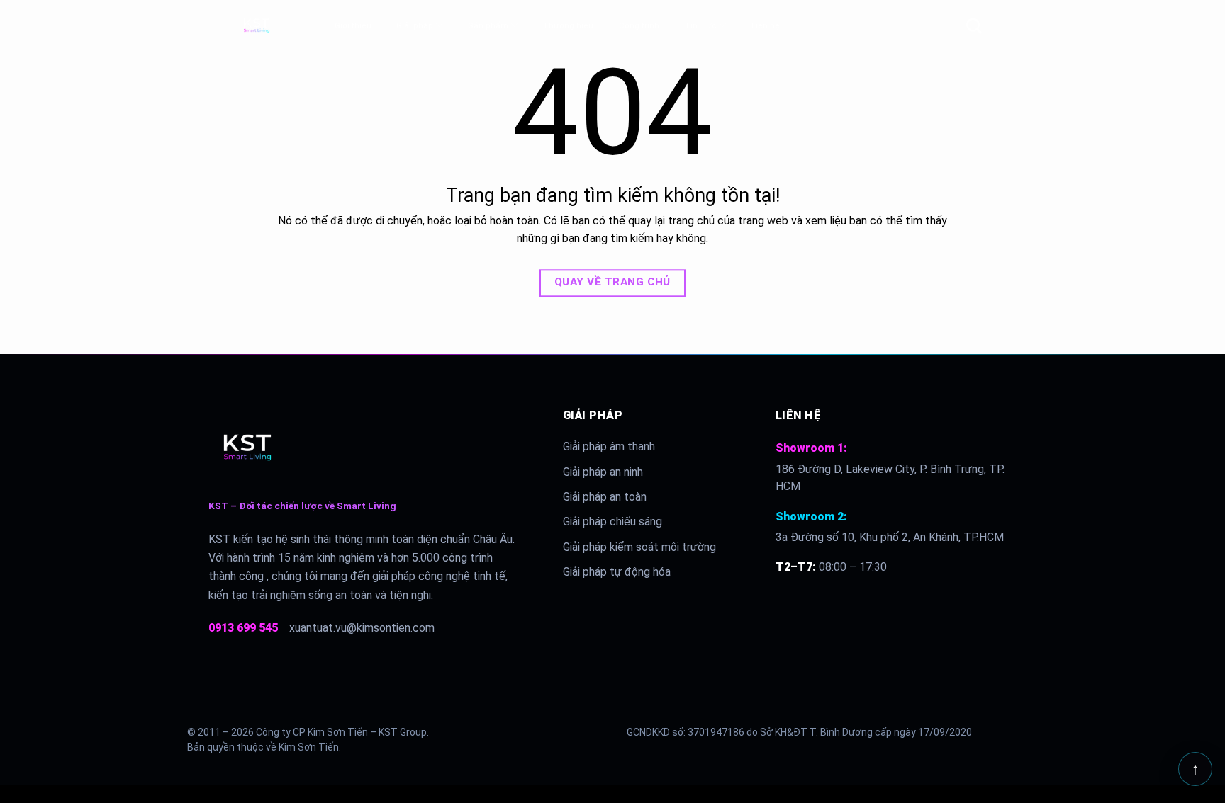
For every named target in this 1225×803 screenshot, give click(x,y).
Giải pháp (414, 25)
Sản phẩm (488, 25)
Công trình (639, 25)
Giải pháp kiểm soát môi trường (639, 547)
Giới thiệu (353, 25)
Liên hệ (765, 25)
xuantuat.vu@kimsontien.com (362, 627)
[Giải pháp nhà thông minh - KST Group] (281, 25)
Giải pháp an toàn (605, 496)
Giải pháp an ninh (603, 472)
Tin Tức (700, 25)
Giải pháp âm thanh (609, 446)
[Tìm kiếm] (974, 25)
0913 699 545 (243, 627)
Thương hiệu (567, 25)
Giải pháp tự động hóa (617, 572)
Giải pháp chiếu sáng (612, 521)
